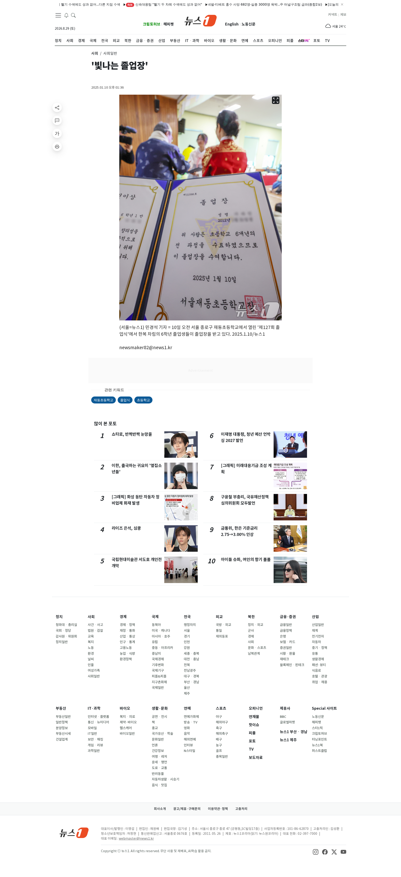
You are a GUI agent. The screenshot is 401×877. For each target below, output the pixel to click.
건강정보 (158, 751)
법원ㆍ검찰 (95, 631)
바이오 (125, 708)
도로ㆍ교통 (159, 768)
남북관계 (254, 653)
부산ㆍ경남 (191, 682)
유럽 (155, 642)
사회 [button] (94, 53)
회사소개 (160, 809)
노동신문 (248, 24)
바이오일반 (127, 734)
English (232, 24)
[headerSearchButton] (73, 14)
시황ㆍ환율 (287, 653)
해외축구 (222, 734)
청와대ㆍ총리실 (66, 625)
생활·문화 (160, 708)
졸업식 (125, 400)
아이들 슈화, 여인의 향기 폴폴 (246, 559)
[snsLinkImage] (315, 851)
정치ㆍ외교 (255, 625)
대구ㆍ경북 (191, 676)
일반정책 (62, 722)
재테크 (284, 659)
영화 (187, 728)
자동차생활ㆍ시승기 (165, 779)
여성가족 (94, 670)
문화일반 (158, 739)
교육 (91, 636)
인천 (187, 642)
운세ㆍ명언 (159, 762)
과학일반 (94, 751)
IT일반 (92, 734)
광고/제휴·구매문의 (186, 809)
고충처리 (241, 809)
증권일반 (286, 648)
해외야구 (222, 722)
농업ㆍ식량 (127, 653)
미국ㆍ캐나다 (161, 631)
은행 (283, 636)
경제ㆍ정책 (127, 625)
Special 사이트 (324, 708)
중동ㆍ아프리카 (162, 648)
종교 (155, 728)
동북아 (156, 625)
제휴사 (285, 708)
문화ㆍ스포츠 (257, 648)
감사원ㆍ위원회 (66, 636)
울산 (187, 688)
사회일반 (94, 676)
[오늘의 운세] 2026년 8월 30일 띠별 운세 (337, 4)
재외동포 (222, 636)
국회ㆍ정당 (63, 631)
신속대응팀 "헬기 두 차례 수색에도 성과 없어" (144, 4)
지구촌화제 (159, 682)
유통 (315, 653)
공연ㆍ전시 (159, 717)
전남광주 (190, 670)
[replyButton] (57, 120)
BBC (283, 717)
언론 (155, 745)
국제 (155, 616)
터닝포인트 (319, 739)
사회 (91, 616)
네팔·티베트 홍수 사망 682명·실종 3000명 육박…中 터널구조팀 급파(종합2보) (244, 4)
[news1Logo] (74, 832)
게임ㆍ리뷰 (95, 745)
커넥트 (332, 15)
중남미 (156, 653)
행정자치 (190, 625)
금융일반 (286, 625)
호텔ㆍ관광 (319, 676)
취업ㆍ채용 (319, 682)
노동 (91, 648)
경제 (123, 616)
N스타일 (189, 751)
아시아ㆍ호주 (161, 636)
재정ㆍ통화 (127, 631)
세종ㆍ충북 (191, 653)
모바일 (92, 728)
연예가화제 (191, 717)
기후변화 (158, 665)
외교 (219, 616)
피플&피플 (159, 676)
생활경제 (318, 659)
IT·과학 (94, 708)
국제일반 (158, 688)
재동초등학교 (103, 400)
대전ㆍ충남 (191, 659)
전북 (187, 665)
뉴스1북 (317, 745)
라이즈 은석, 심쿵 (126, 528)
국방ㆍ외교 (223, 625)
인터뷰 (188, 745)
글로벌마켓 (287, 722)
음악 (187, 734)
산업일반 (318, 625)
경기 (187, 636)
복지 (91, 642)
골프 (219, 751)
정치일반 (62, 642)
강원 (187, 648)
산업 (315, 616)
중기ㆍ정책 (319, 648)
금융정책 (286, 631)
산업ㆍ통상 (127, 636)
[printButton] (57, 146)
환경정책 (126, 659)
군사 (251, 631)
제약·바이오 (128, 722)
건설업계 (62, 739)
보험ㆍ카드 (287, 642)
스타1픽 (317, 728)
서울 (187, 631)
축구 (219, 728)
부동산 (61, 708)
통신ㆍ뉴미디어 (98, 722)
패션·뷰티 (319, 665)
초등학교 (143, 400)
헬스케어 (126, 728)
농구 (219, 745)
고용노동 (126, 648)
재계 (315, 631)
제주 (187, 693)
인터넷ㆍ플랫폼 (98, 717)
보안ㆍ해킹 (95, 739)
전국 (187, 616)
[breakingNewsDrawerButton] (66, 14)
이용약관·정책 (218, 809)
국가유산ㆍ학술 (162, 734)
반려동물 (158, 774)
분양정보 (62, 728)
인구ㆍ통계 (127, 642)
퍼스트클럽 (319, 751)
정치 (59, 616)
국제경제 (158, 659)
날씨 (91, 659)
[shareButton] (57, 107)
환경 (91, 653)
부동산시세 (63, 734)
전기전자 (318, 636)
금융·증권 (288, 616)
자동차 (316, 642)
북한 (251, 616)
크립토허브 (151, 24)
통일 (219, 631)
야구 (219, 717)
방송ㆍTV (190, 722)
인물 (91, 665)
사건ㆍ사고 (95, 625)
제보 (343, 15)
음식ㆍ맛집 (159, 785)
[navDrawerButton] (58, 15)
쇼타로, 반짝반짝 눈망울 (132, 434)
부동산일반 (63, 717)
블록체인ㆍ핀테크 (292, 665)
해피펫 (168, 24)
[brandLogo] (201, 20)
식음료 (316, 670)
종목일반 (222, 756)
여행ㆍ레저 (159, 756)
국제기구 (158, 670)
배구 (219, 739)
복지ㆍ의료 (127, 717)
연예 (187, 708)
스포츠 (221, 708)
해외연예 (190, 739)
